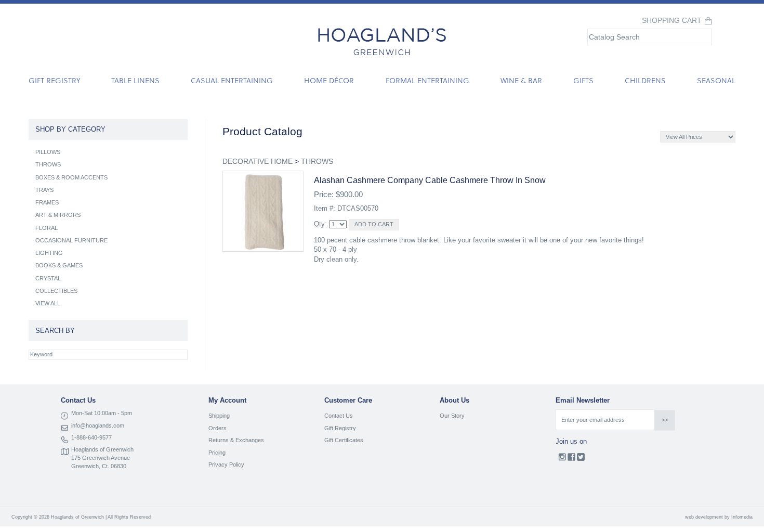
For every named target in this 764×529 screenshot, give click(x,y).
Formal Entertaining (427, 80)
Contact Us (338, 415)
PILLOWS (47, 152)
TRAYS (44, 190)
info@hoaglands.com (97, 425)
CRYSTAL (48, 278)
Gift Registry (54, 80)
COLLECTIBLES (56, 291)
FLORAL (46, 228)
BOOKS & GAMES (59, 265)
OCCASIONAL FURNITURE (71, 240)
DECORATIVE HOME (257, 161)
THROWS (317, 161)
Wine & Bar (521, 80)
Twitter (581, 459)
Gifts (583, 80)
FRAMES (47, 202)
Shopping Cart (672, 20)
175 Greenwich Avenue (100, 458)
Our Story (452, 415)
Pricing (217, 452)
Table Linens (135, 80)
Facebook (571, 459)
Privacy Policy (226, 464)
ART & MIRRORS (58, 215)
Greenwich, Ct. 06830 (98, 466)
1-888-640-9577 (91, 437)
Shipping (219, 415)
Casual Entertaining (232, 80)
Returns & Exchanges (236, 440)
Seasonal (716, 80)
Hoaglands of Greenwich (102, 449)
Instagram (562, 459)
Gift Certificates (343, 440)
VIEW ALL (47, 303)
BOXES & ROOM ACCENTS (71, 177)
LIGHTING (49, 253)
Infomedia (742, 517)
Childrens (645, 80)
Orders (217, 428)
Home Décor (329, 80)
